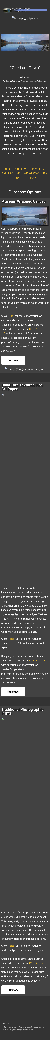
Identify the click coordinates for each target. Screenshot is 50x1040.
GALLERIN (26, 177)
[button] (7, 4)
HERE (11, 316)
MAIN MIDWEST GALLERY (32, 173)
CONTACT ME (37, 660)
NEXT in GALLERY (15, 169)
